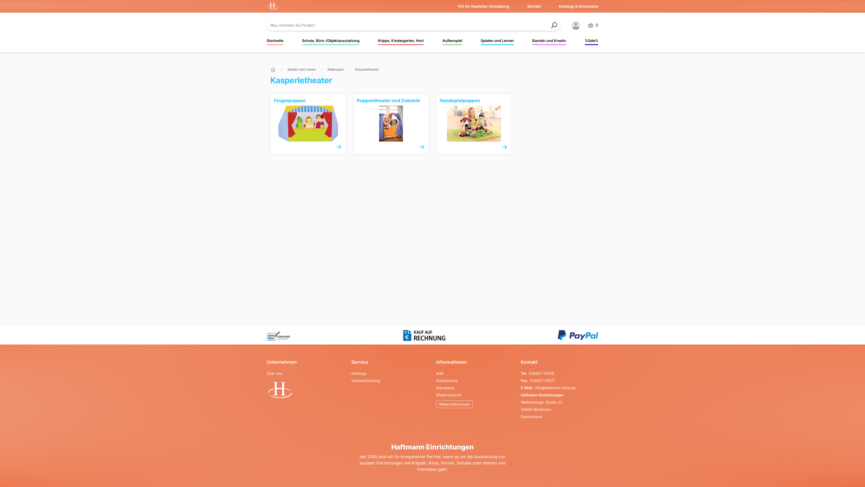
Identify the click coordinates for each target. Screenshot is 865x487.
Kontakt (534, 6)
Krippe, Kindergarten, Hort (401, 40)
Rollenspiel (335, 69)
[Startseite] (273, 69)
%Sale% (591, 40)
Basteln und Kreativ (549, 40)
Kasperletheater (367, 69)
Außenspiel (452, 40)
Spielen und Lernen (497, 40)
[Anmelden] (575, 25)
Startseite (275, 40)
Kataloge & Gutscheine (578, 6)
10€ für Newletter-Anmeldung (483, 6)
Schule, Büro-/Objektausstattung (331, 40)
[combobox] (413, 25)
